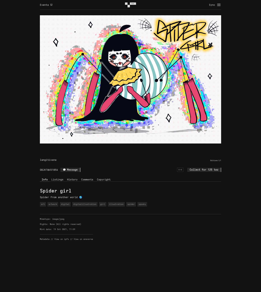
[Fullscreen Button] (127, 147)
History (72, 179)
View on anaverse (83, 239)
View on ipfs (61, 239)
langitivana (48, 159)
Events (44, 4)
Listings (57, 179)
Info (45, 179)
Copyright (104, 179)
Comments (87, 179)
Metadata (45, 239)
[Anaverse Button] (134, 147)
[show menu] (219, 5)
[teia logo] (130, 5)
